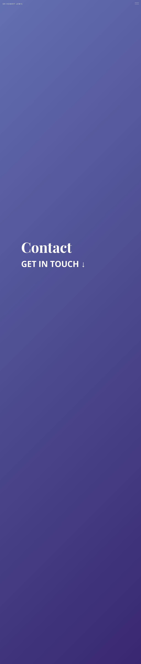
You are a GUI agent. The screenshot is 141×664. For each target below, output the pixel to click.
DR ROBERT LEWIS (13, 4)
